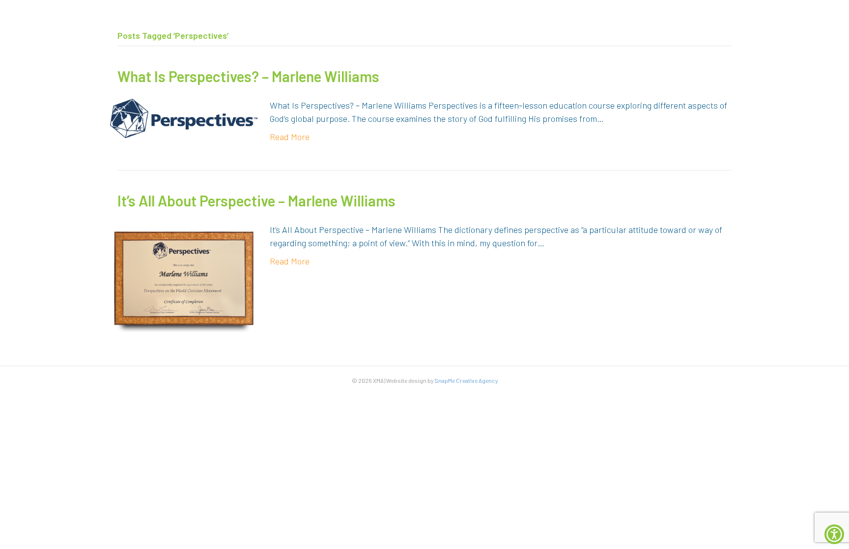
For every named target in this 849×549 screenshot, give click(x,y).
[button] (834, 534)
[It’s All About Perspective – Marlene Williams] (183, 277)
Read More (290, 136)
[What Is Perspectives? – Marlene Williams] (183, 117)
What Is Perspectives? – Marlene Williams (248, 76)
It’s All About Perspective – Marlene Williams (256, 200)
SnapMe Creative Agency (466, 380)
